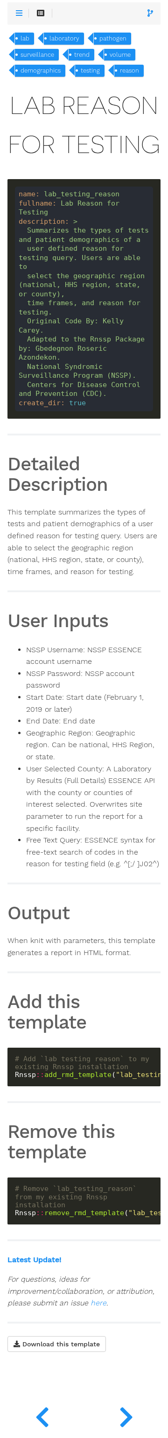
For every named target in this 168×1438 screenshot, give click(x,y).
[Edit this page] (150, 13)
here (98, 1302)
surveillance (37, 54)
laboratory (64, 38)
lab (25, 38)
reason (129, 70)
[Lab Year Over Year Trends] (126, 1414)
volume (120, 54)
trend (82, 54)
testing (90, 70)
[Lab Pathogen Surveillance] (42, 1414)
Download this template (60, 1344)
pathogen (112, 38)
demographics (41, 70)
